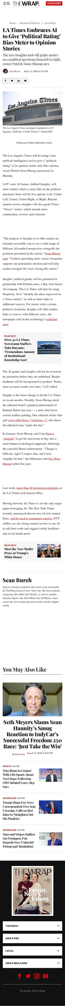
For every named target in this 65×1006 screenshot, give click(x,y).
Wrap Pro (12, 938)
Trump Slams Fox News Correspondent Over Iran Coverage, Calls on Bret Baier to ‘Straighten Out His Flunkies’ (19, 810)
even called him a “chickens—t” (28, 420)
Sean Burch (14, 71)
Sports (7, 766)
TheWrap (12, 926)
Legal (10, 950)
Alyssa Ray (20, 754)
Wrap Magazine (16, 963)
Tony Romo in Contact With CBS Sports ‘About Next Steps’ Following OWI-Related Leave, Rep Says (18, 779)
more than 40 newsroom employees (37, 488)
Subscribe (54, 3)
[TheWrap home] (26, 4)
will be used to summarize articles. (31, 518)
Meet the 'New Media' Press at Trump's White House (19, 553)
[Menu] (6, 4)
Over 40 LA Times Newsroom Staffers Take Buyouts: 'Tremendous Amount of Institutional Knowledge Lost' (19, 350)
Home (12, 23)
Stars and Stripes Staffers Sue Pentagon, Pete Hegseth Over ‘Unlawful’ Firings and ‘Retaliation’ (19, 840)
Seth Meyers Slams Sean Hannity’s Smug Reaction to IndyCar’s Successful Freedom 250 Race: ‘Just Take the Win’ (32, 734)
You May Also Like (24, 669)
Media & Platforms (30, 23)
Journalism (50, 23)
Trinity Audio (34, 143)
